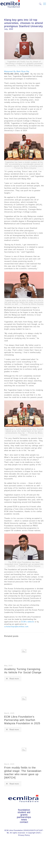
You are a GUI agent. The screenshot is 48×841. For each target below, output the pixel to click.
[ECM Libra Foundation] (10, 3)
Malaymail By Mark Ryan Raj (16, 71)
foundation (24, 810)
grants (24, 815)
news (24, 819)
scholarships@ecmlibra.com (16, 627)
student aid (24, 812)
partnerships (24, 817)
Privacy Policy (24, 835)
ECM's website (27, 622)
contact (24, 822)
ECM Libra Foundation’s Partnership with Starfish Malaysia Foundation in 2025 (22, 720)
